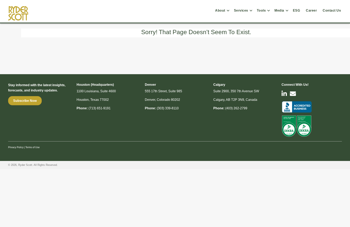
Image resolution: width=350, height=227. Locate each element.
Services (241, 10)
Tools (261, 10)
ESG (296, 10)
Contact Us (332, 10)
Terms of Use (32, 147)
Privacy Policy (15, 147)
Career (311, 10)
